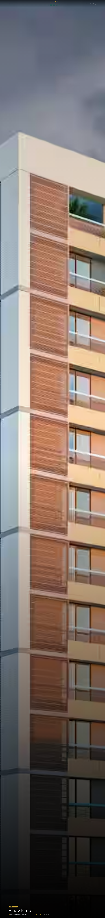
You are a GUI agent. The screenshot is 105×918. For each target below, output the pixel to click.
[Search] (86, 4)
